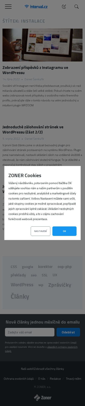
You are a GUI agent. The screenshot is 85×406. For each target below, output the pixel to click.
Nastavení (40, 231)
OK (64, 231)
